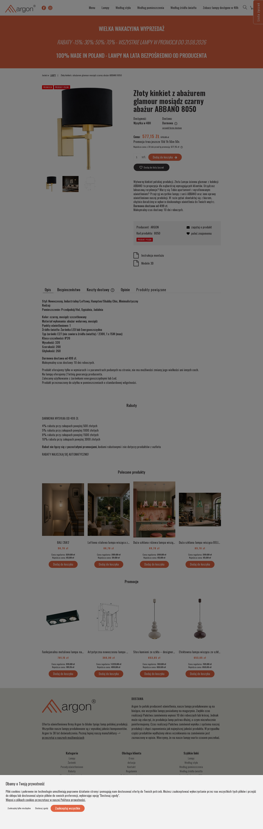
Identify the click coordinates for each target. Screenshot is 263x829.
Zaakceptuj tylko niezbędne (19, 808)
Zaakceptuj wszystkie (67, 808)
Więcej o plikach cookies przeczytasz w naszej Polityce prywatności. (46, 800)
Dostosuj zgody (41, 808)
